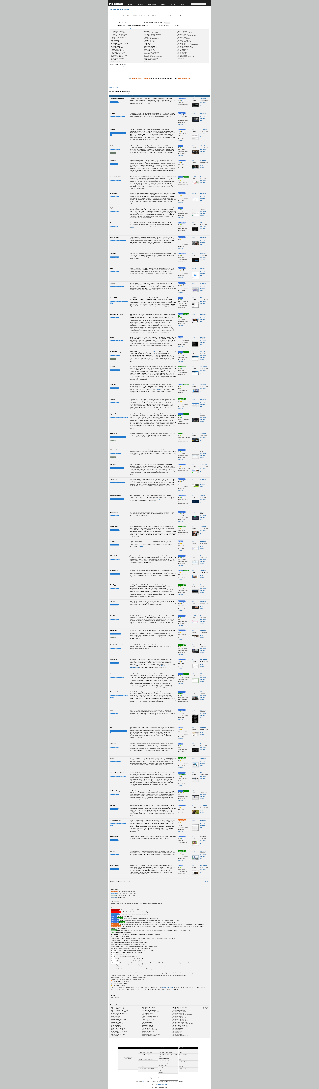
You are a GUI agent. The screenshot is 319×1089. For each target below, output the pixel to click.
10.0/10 (194, 177)
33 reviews (203, 298)
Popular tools (180, 28)
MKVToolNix (113, 659)
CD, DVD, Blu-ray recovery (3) (117, 58)
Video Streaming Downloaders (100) (185, 56)
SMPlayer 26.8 (142, 1057)
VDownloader (114, 570)
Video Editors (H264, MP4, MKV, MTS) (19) (186, 35)
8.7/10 (193, 433)
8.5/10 (193, 160)
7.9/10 (193, 384)
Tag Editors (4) (147, 61)
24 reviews (203, 541)
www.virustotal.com (167, 987)
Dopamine (113, 253)
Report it (202, 106)
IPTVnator (113, 113)
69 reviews (203, 585)
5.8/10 (193, 314)
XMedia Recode (114, 865)
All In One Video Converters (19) (118, 35)
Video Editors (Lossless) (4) (183, 37)
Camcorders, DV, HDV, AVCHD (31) (119, 55)
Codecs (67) (146, 31)
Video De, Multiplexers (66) (183, 31)
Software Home (113, 87)
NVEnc (112, 222)
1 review (202, 177)
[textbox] (135, 23)
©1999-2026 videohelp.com (159, 1087)
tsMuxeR (112, 129)
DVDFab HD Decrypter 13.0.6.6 (166, 1063)
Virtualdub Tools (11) (181, 58)
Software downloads (119, 9)
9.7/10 (193, 585)
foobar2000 (113, 298)
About (154, 1078)
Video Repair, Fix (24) (182, 52)
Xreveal (112, 674)
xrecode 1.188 (162, 1072)
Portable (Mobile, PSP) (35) (150, 53)
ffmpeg (158, 499)
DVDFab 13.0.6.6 (162, 1065)
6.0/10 (193, 758)
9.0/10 (193, 541)
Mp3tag (112, 208)
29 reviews (203, 820)
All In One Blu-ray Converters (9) (118, 31)
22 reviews (203, 337)
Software (140, 4)
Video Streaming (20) (182, 55)
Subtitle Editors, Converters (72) (151, 59)
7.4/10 (193, 366)
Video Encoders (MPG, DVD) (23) (184, 46)
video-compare (114, 237)
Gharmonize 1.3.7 (143, 1061)
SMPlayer (113, 160)
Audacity (112, 283)
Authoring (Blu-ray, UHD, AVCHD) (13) (119, 43)
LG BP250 (181, 1059)
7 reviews (203, 710)
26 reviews (203, 526)
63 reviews (203, 630)
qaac (111, 710)
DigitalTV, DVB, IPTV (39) (149, 35)
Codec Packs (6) (114, 59)
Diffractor (113, 743)
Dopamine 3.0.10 (143, 1071)
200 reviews (203, 659)
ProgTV (159, 389)
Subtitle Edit (113, 479)
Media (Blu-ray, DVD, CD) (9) (150, 47)
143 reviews (203, 352)
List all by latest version (155, 28)
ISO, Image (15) (147, 43)
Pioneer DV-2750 (183, 1054)
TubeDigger (113, 585)
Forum (130, 4)
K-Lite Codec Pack (115, 820)
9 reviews (203, 570)
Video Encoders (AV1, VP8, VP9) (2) (185, 41)
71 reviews (203, 314)
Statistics (177, 1078)
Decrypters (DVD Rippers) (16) (151, 32)
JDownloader (114, 556)
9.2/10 (193, 479)
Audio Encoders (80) (115, 40)
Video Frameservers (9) (182, 49)
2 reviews (203, 616)
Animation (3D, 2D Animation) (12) (118, 37)
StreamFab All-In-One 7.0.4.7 (165, 1058)
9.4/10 (193, 237)
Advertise (159, 1078)
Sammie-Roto (114, 836)
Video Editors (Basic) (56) (182, 34)
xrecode (112, 399)
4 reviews (203, 791)
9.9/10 (193, 113)
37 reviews (203, 283)
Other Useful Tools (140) (149, 50)
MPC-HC (112, 805)
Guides (163, 4)
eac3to (112, 337)
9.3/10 (193, 208)
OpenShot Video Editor (117, 98)
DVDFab (112, 366)
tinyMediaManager (115, 791)
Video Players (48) (181, 50)
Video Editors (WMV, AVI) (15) (183, 40)
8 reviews (203, 113)
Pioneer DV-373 (182, 1052)
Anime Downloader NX (116, 495)
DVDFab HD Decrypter (116, 352)
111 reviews (203, 464)
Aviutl (132, 227)
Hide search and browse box (118, 64)
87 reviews (203, 479)
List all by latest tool (169, 28)
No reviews (203, 645)
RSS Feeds (171, 1078)
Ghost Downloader (115, 616)
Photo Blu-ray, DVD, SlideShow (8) (151, 52)
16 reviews (203, 433)
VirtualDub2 (113, 630)
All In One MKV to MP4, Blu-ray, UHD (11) (120, 34)
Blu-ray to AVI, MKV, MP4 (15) (117, 50)
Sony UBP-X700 (182, 1068)
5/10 (193, 645)
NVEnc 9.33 (141, 1066)
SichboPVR (113, 433)
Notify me (202, 104)
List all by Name (130, 28)
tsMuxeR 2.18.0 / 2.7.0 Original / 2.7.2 (147, 1054)
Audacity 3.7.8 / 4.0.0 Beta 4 (165, 1052)
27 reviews (203, 160)
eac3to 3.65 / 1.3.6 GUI (164, 1060)
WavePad (112, 851)
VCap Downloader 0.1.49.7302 (146, 1059)
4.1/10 (193, 526)
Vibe (111, 268)
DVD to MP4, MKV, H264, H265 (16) (152, 38)
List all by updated (141, 28)
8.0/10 (193, 851)
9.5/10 (193, 253)
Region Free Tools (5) (148, 55)
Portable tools (189, 28)
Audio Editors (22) (115, 38)
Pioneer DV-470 (182, 1050)
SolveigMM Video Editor (117, 645)
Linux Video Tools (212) (149, 44)
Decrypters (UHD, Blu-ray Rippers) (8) (152, 34)
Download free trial (184, 78)
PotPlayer (113, 146)
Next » (208, 94)
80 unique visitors (128, 1057)
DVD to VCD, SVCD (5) (149, 40)
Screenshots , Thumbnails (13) (151, 58)
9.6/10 (193, 337)
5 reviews (203, 253)
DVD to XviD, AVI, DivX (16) (150, 41)
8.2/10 (193, 352)
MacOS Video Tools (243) (149, 46)
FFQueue (112, 541)
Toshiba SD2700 (182, 1057)
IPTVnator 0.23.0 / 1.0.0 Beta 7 (146, 1052)
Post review (203, 102)
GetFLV (112, 758)
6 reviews (203, 399)
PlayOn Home (114, 526)
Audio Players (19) (115, 41)
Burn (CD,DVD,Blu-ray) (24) (117, 53)
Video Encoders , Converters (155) (185, 47)
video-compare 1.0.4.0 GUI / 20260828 (148, 1068)
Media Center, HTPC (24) (149, 49)
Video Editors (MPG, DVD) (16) (184, 38)
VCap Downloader (115, 177)
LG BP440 (181, 1066)
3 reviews (203, 193)
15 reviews (203, 692)
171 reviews (203, 366)
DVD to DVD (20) (147, 37)
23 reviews (203, 208)
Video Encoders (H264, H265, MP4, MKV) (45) (187, 44)
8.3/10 (193, 222)
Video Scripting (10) (181, 53)
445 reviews (203, 146)
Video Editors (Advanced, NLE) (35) (185, 32)
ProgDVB (113, 384)
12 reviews (203, 98)
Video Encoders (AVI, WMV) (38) (184, 43)
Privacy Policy (148, 1078)
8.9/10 (193, 146)
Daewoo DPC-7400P (183, 1071)
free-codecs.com (162, 1084)
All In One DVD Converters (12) (118, 32)
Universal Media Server (117, 773)
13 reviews (203, 222)
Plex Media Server (115, 692)
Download (180, 108)
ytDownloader (114, 512)
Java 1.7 (152, 799)
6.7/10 (193, 791)
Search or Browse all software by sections (122, 67)
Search (134, 1078)
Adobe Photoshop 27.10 (164, 1067)
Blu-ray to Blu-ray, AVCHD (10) (118, 52)
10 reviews (203, 773)
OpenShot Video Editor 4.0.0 (145, 1050)
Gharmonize (113, 193)
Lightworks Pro (168, 425)
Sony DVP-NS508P (183, 1061)
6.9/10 (193, 570)
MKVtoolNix (165, 499)
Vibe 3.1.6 (161, 1050)
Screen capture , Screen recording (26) (153, 56)
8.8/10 (193, 129)
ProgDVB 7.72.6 (162, 1070)
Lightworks (113, 414)
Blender (112, 601)
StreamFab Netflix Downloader (140, 78)
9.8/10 (193, 450)
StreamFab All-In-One (116, 314)
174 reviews (203, 805)
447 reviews (203, 865)
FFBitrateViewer (115, 450)
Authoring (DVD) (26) (115, 46)
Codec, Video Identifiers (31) (117, 61)
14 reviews (203, 384)
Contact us (140, 1078)
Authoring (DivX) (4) (115, 44)
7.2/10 (193, 98)
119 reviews (203, 129)
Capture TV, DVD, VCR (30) (117, 56)
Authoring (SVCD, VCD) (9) (117, 47)
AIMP (111, 727)
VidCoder (113, 464)
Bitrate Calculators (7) (116, 49)
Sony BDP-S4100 (183, 1064)
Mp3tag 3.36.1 (142, 1064)
